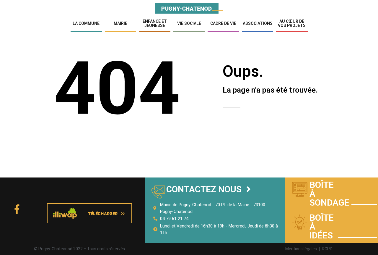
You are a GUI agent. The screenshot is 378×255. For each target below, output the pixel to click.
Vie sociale (189, 23)
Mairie (120, 23)
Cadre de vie (223, 23)
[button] (208, 189)
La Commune (86, 23)
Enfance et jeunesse (155, 23)
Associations (258, 23)
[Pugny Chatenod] (189, 8)
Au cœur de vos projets (292, 23)
